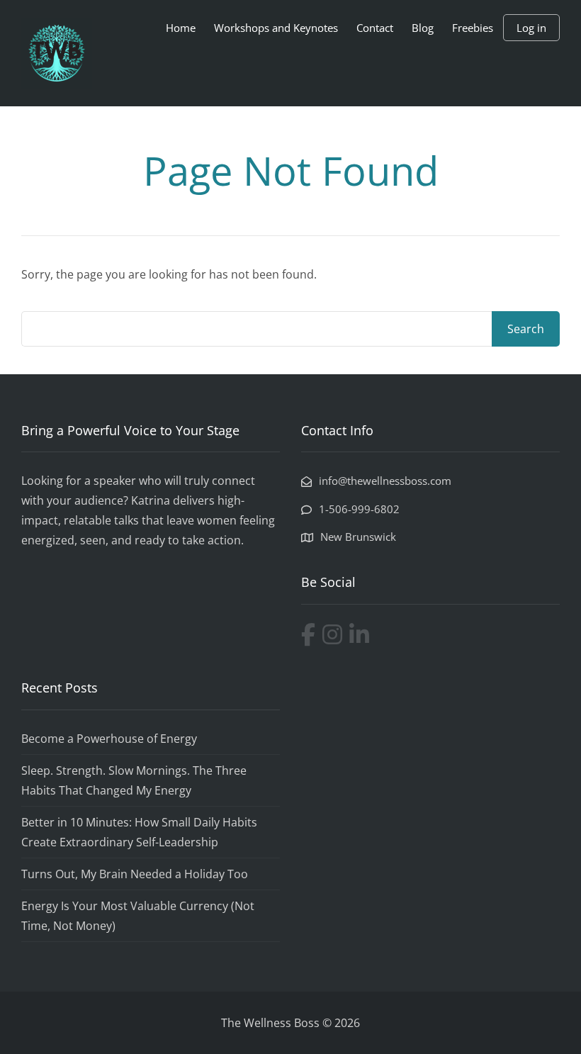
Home (181, 28)
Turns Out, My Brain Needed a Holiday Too (134, 874)
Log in (531, 28)
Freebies (472, 28)
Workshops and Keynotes (276, 28)
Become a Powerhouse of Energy (109, 738)
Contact (374, 28)
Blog (423, 28)
